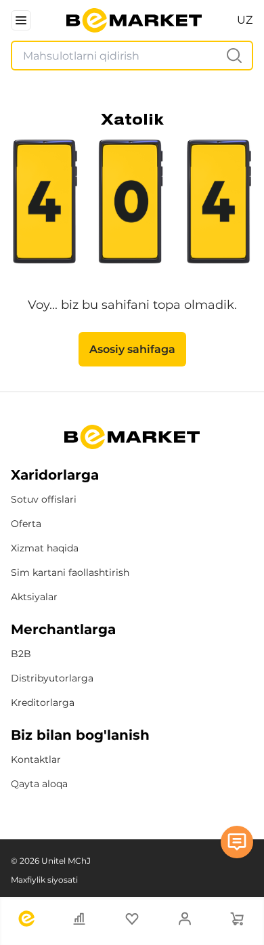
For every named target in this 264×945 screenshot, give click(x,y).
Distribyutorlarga (52, 678)
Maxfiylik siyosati (44, 880)
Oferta (26, 524)
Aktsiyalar (34, 597)
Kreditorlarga (42, 702)
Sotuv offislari (43, 499)
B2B (21, 654)
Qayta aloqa (39, 784)
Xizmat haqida (45, 548)
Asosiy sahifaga (132, 349)
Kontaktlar (36, 759)
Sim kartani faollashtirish (70, 572)
